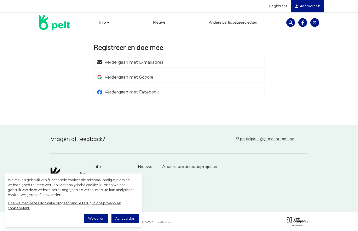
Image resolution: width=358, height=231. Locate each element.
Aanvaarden (125, 218)
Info (103, 22)
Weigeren (96, 218)
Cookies (164, 221)
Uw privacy (143, 221)
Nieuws (159, 22)
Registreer (278, 6)
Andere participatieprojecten (233, 22)
